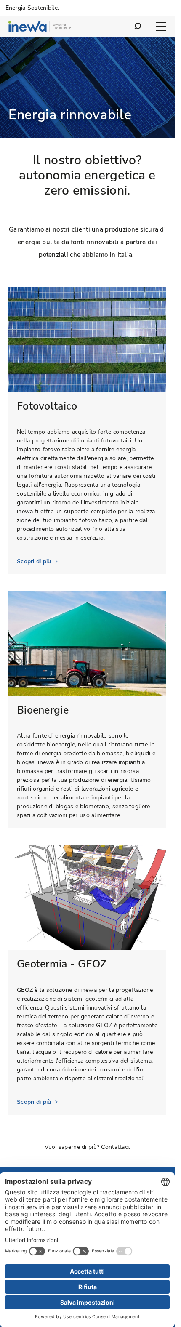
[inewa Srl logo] (39, 27)
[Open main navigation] (161, 26)
